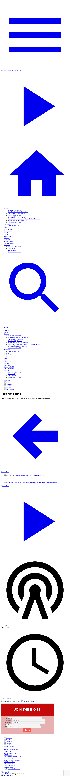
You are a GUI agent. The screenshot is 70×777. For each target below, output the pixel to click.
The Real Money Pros (14, 246)
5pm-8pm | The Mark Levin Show (18, 217)
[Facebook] (8, 380)
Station (6, 234)
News (6, 232)
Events (6, 227)
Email (6, 718)
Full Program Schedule (14, 222)
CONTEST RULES (13, 226)
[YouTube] (7, 386)
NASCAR (7, 239)
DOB (5, 727)
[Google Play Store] (10, 389)
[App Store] (8, 387)
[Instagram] (8, 384)
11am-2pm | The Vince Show (16, 213)
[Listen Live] (35, 520)
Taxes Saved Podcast (14, 252)
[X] (7, 382)
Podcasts (7, 245)
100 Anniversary (9, 243)
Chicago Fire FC (9, 241)
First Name (8, 720)
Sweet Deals (8, 231)
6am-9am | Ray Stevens (15, 210)
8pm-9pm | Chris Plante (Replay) (17, 220)
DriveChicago (12, 250)
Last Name (7, 722)
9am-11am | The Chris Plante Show (18, 212)
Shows (6, 208)
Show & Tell (11, 248)
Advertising (7, 236)
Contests (7, 224)
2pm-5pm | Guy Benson (15, 215)
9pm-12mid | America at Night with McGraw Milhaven (24, 219)
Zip (5, 725)
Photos (6, 238)
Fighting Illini (8, 229)
